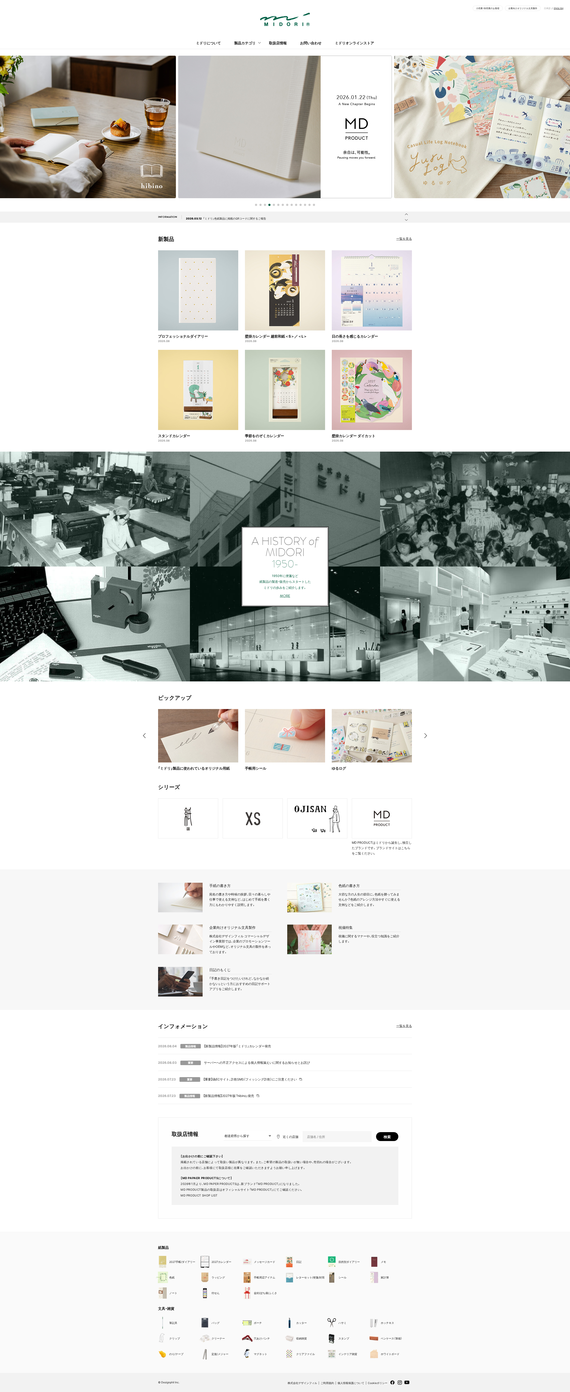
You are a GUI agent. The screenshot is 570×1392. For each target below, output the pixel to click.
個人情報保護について (351, 1383)
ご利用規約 (327, 1383)
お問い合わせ (311, 42)
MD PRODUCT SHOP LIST (199, 1195)
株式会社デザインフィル (302, 1383)
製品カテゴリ (245, 42)
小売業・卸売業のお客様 (487, 8)
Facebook (392, 1384)
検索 (387, 1136)
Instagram (399, 1384)
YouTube (407, 1384)
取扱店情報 (278, 42)
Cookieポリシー (377, 1383)
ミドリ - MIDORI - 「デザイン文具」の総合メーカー (285, 19)
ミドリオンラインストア (354, 42)
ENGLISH (558, 8)
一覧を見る (404, 238)
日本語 (547, 8)
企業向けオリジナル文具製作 (522, 8)
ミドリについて (208, 42)
